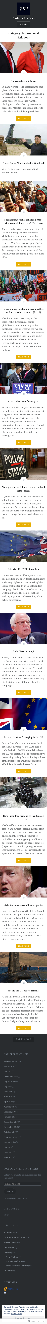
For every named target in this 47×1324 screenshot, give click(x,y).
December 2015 (11, 1122)
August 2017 (9, 1066)
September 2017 (11, 1061)
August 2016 (9, 1081)
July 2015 (8, 1147)
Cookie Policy (16, 1314)
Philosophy (9, 1248)
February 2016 (10, 1112)
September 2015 (11, 1137)
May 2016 (8, 1097)
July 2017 (7, 1071)
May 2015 (8, 1157)
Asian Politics (12, 1257)
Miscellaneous (10, 1242)
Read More (23, 118)
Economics (9, 1232)
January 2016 (10, 1117)
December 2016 (11, 1076)
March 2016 (9, 1107)
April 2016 (8, 1102)
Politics (7, 1253)
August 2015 (9, 1142)
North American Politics (17, 1266)
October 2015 (10, 1132)
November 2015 (11, 1127)
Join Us (10, 1191)
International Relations (14, 1237)
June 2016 (8, 1092)
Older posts (23, 1039)
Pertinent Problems (23, 18)
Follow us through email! (21, 1169)
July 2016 (8, 1086)
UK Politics (9, 1270)
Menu (24, 24)
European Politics (14, 1261)
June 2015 (8, 1152)
